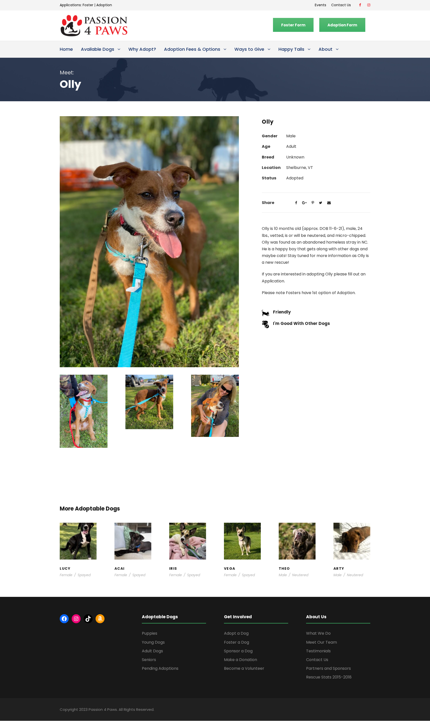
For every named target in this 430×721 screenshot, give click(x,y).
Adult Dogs (152, 651)
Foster (88, 4)
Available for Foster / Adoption (78, 545)
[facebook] (360, 4)
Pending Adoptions (160, 668)
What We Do (318, 633)
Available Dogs (97, 49)
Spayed (84, 574)
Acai (133, 532)
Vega (242, 537)
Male (283, 574)
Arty (351, 535)
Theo (297, 532)
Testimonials (318, 651)
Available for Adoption (242, 552)
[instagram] (368, 4)
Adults (240, 542)
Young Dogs (353, 557)
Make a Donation (240, 660)
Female (66, 574)
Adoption (104, 4)
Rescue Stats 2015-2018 (329, 677)
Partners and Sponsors (328, 668)
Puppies (149, 633)
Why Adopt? (142, 49)
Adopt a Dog (236, 633)
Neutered (300, 574)
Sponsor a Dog (238, 651)
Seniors (149, 660)
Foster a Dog (236, 642)
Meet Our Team (321, 642)
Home (66, 49)
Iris (187, 532)
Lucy (78, 532)
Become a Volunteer (244, 668)
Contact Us (342, 4)
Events (320, 4)
